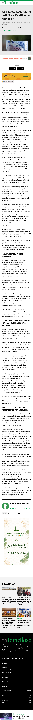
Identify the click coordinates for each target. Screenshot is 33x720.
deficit (10, 513)
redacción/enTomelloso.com (21, 28)
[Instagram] (15, 508)
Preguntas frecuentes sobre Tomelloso (13, 658)
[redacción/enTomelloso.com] (5, 506)
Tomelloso (19, 618)
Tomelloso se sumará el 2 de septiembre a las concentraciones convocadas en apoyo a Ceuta (24, 624)
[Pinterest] (18, 68)
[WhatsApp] (22, 68)
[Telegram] (22, 508)
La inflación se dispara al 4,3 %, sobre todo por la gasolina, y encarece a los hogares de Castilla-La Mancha (24, 601)
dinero (15, 513)
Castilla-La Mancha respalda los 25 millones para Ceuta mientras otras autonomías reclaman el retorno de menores (8, 623)
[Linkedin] (17, 508)
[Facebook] (11, 68)
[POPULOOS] (16, 79)
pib (19, 513)
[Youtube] (29, 508)
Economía (15, 30)
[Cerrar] (31, 711)
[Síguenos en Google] (8, 84)
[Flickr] (13, 508)
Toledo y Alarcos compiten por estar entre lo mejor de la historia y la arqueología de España (9, 600)
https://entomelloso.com (16, 506)
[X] (14, 68)
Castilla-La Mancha (7, 30)
